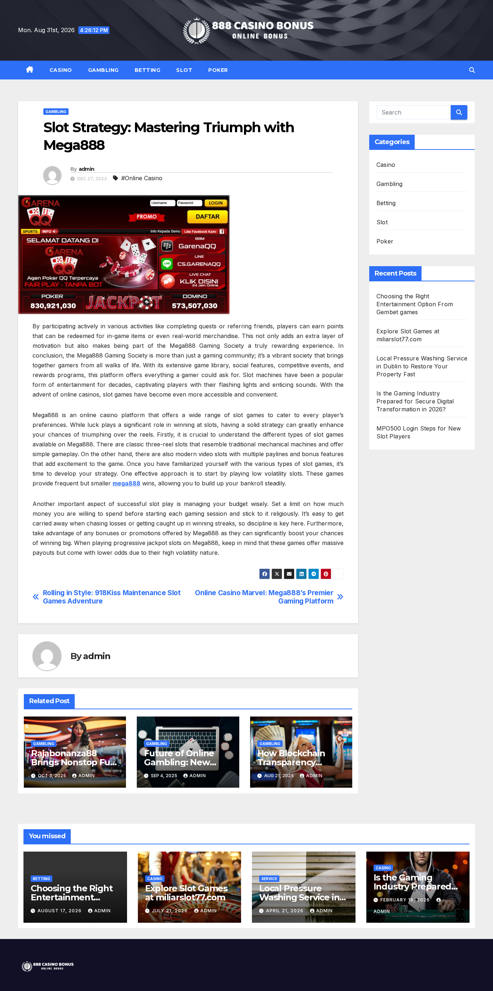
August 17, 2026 (60, 910)
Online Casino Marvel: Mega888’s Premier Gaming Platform (264, 597)
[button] (472, 70)
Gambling (103, 70)
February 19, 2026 (405, 900)
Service (269, 879)
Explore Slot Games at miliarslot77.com (186, 893)
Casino (60, 70)
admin (87, 169)
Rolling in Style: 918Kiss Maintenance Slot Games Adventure (112, 597)
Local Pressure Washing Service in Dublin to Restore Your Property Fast (421, 366)
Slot (184, 70)
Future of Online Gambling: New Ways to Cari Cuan (182, 762)
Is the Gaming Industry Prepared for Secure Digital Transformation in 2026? (415, 401)
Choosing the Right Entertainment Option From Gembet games (414, 304)
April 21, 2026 (285, 910)
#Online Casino (141, 178)
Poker (218, 70)
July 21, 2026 (170, 910)
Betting (148, 70)
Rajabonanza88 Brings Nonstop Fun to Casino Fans (73, 762)
